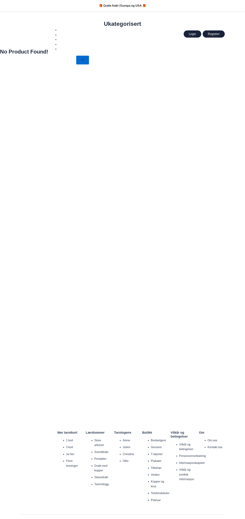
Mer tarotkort (69, 29)
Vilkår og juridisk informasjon (186, 474)
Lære (64, 34)
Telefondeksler (160, 493)
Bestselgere (158, 440)
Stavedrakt (101, 477)
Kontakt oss (215, 447)
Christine (128, 454)
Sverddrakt (101, 451)
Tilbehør (156, 467)
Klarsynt (66, 48)
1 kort (69, 440)
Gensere (156, 447)
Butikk (65, 39)
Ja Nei (70, 454)
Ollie (126, 460)
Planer (65, 44)
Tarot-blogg (101, 484)
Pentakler (100, 458)
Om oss (212, 440)
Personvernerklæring (192, 455)
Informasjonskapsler (192, 462)
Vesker (155, 474)
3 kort (69, 447)
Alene (126, 440)
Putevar (156, 500)
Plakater (156, 460)
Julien (126, 447)
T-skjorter (157, 454)
